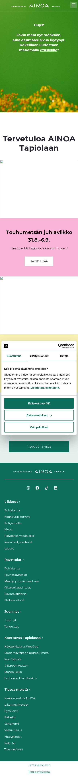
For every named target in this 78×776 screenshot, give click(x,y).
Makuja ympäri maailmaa (21, 581)
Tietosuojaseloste (39, 765)
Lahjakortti (11, 723)
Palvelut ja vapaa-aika (19, 535)
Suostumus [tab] (14, 355)
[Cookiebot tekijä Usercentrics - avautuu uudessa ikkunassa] (58, 345)
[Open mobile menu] (73, 5)
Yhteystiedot (13, 736)
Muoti (8, 529)
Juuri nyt (11, 612)
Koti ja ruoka (12, 523)
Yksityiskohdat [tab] (39, 355)
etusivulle (48, 50)
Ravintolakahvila (15, 594)
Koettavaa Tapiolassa (22, 638)
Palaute (9, 743)
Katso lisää (39, 261)
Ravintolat (12, 560)
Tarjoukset (11, 626)
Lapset (9, 548)
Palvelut (10, 717)
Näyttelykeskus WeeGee (21, 646)
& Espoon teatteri (16, 665)
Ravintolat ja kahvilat (18, 542)
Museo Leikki (13, 672)
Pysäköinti (11, 711)
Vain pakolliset (39, 427)
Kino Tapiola (12, 659)
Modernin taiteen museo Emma (26, 653)
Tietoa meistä (16, 690)
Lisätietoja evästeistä (44, 387)
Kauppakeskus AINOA (19, 698)
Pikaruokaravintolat (17, 587)
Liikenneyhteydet (16, 704)
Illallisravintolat (14, 600)
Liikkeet (11, 502)
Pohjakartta (12, 510)
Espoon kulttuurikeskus (20, 678)
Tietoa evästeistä (39, 771)
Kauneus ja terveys (17, 516)
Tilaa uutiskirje (13, 749)
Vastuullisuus (13, 730)
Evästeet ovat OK (39, 403)
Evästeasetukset (37, 415)
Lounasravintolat (15, 575)
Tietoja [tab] (64, 355)
